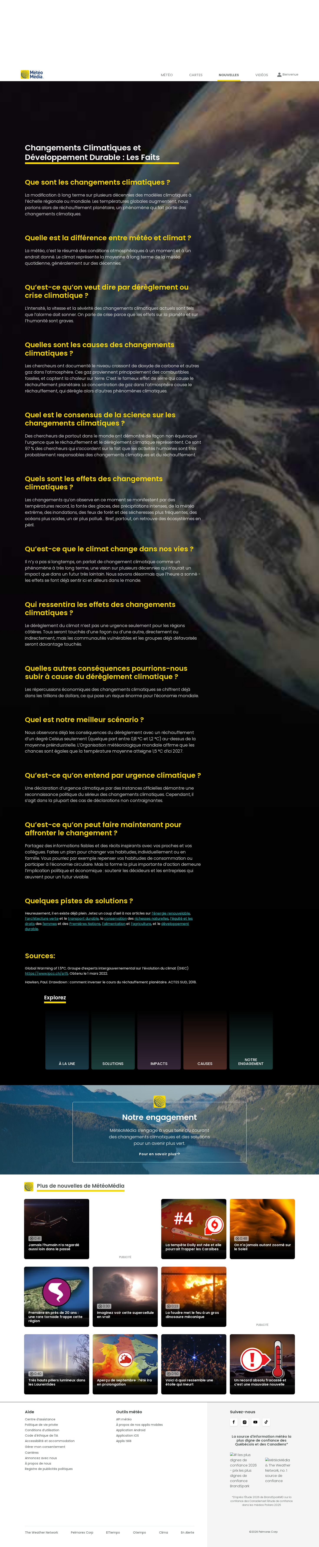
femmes (50, 923)
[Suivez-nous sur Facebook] (233, 1422)
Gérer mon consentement (45, 1447)
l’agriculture (141, 923)
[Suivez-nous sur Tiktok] (266, 1422)
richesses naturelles (152, 918)
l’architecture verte (42, 918)
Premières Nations (84, 923)
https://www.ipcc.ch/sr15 (46, 973)
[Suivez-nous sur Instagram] (244, 1422)
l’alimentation (113, 923)
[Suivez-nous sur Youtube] (255, 1422)
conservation (115, 918)
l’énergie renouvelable (171, 913)
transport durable (83, 918)
